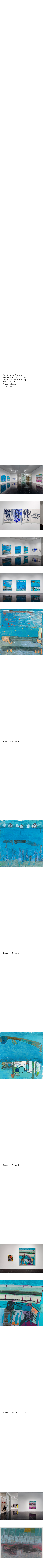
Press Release (9, 384)
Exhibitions (8, 386)
